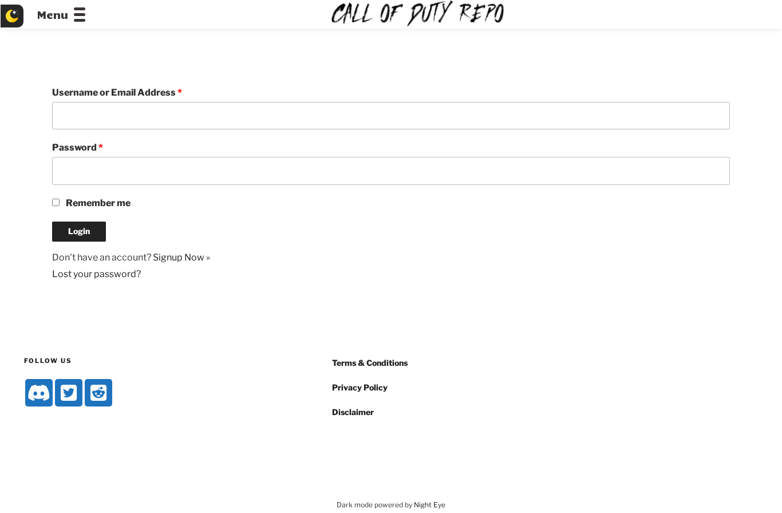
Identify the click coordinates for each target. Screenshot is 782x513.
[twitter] (68, 393)
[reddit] (98, 393)
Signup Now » (181, 257)
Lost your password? (96, 274)
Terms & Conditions (370, 363)
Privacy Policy (360, 387)
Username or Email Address (117, 92)
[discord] (39, 393)
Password (77, 147)
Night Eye (429, 504)
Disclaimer (353, 412)
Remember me (98, 203)
